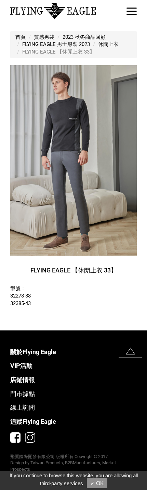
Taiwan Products (46, 462)
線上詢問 (22, 407)
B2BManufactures (82, 462)
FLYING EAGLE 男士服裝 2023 (56, 44)
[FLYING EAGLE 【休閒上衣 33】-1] (73, 160)
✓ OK (97, 483)
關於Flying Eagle (33, 351)
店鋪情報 (22, 379)
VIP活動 (21, 365)
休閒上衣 (108, 44)
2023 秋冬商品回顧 (84, 37)
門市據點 (22, 393)
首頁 (20, 37)
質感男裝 (44, 37)
